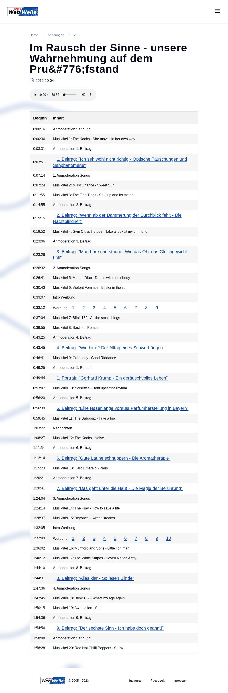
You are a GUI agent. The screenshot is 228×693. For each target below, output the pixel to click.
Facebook (158, 680)
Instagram (136, 680)
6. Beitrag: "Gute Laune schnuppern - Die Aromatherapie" (113, 458)
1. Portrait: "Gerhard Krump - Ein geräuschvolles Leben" (112, 378)
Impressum (179, 680)
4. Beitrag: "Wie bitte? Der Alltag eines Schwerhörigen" (110, 347)
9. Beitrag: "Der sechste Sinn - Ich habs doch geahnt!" (110, 628)
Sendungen (56, 35)
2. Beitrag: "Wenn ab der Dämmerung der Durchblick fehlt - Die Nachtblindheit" (117, 218)
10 (168, 538)
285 (76, 35)
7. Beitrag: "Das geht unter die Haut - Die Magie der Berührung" (120, 488)
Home (34, 35)
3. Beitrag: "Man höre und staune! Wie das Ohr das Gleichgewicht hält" (120, 254)
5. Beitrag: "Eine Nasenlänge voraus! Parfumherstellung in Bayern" (122, 408)
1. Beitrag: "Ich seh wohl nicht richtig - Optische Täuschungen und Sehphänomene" (120, 162)
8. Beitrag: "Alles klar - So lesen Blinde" (95, 578)
